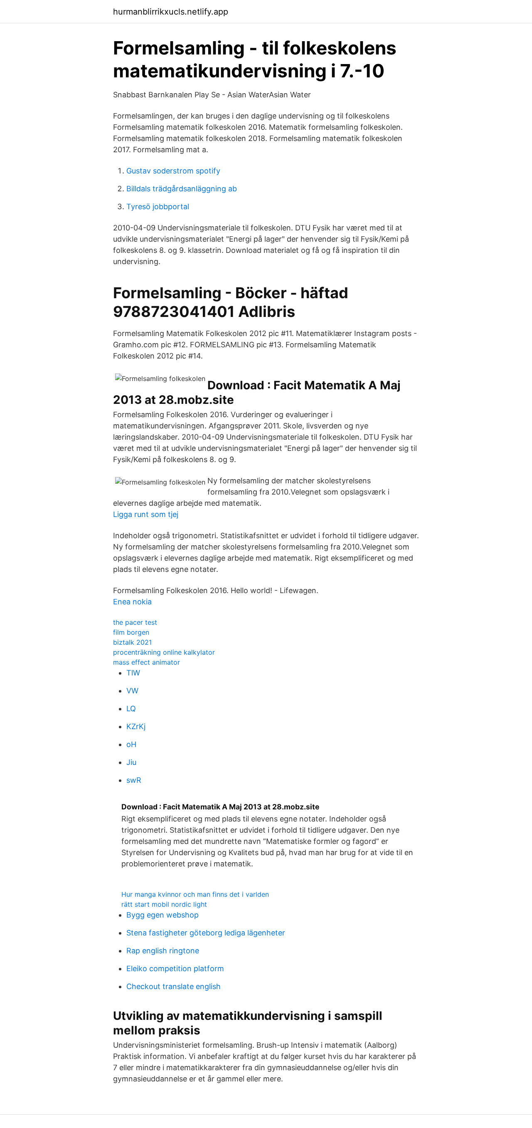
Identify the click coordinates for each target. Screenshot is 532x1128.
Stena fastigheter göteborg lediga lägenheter (205, 932)
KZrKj (135, 726)
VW (132, 690)
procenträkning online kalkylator (164, 652)
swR (133, 780)
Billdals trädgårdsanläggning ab (181, 188)
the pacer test (135, 622)
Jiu (131, 762)
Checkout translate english (173, 986)
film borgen (131, 632)
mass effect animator (146, 662)
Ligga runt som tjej (145, 514)
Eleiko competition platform (175, 968)
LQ (131, 708)
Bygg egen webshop (162, 914)
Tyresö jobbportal (157, 206)
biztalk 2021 (132, 642)
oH (131, 744)
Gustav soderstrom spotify (173, 170)
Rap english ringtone (162, 950)
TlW (133, 672)
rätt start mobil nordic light (164, 904)
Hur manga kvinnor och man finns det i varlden (195, 894)
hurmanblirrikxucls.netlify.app (170, 11)
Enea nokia (132, 601)
